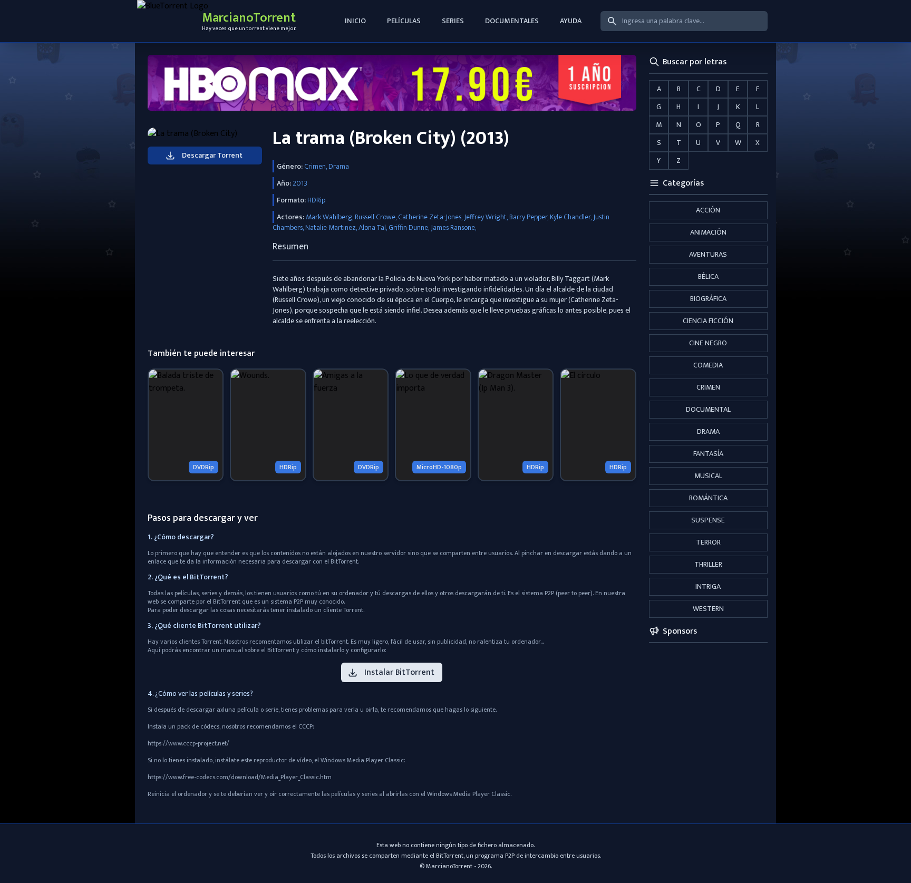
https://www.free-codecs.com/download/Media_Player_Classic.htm (240, 777)
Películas (404, 21)
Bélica (708, 276)
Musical (708, 476)
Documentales (512, 21)
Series (453, 21)
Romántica (708, 498)
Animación (708, 232)
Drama (708, 431)
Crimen (708, 387)
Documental (708, 409)
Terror (708, 542)
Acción (708, 210)
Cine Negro (708, 343)
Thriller (708, 564)
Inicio (355, 21)
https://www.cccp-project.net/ (188, 743)
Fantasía (708, 454)
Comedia (708, 365)
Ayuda (571, 21)
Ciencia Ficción (708, 321)
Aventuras (708, 254)
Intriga (708, 586)
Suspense (708, 520)
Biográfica (708, 299)
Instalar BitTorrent (399, 672)
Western (708, 609)
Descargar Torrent (212, 155)
